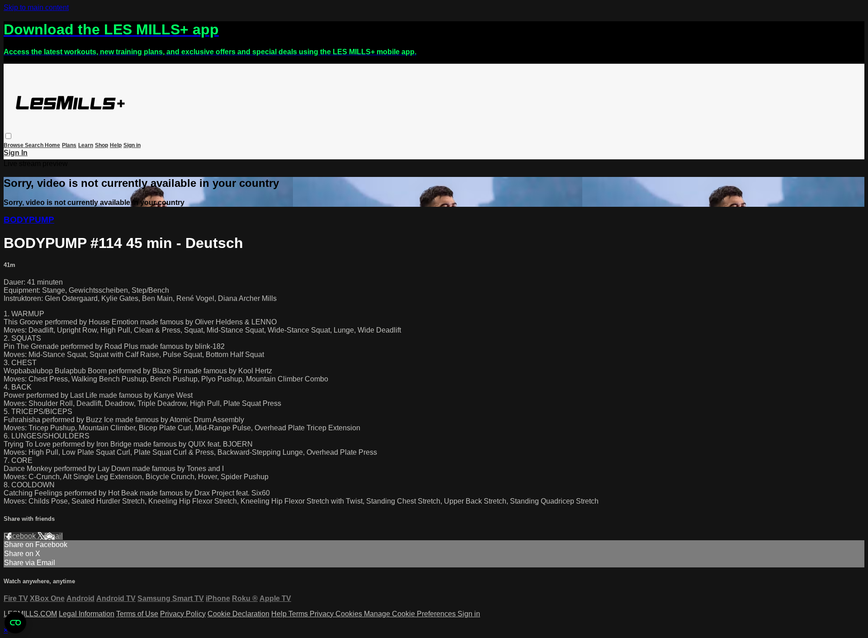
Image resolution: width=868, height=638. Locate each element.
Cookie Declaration (238, 614)
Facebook (21, 536)
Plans (69, 145)
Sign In (16, 153)
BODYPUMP (29, 219)
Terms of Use (137, 614)
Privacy (322, 614)
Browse (14, 145)
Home (52, 145)
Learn (85, 145)
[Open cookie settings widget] (15, 622)
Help (116, 145)
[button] (8, 136)
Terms (299, 614)
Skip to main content (36, 7)
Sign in (132, 145)
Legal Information (86, 614)
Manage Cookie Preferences (411, 614)
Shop (101, 145)
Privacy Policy (183, 614)
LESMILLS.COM (30, 614)
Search (35, 145)
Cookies (349, 614)
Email (53, 536)
